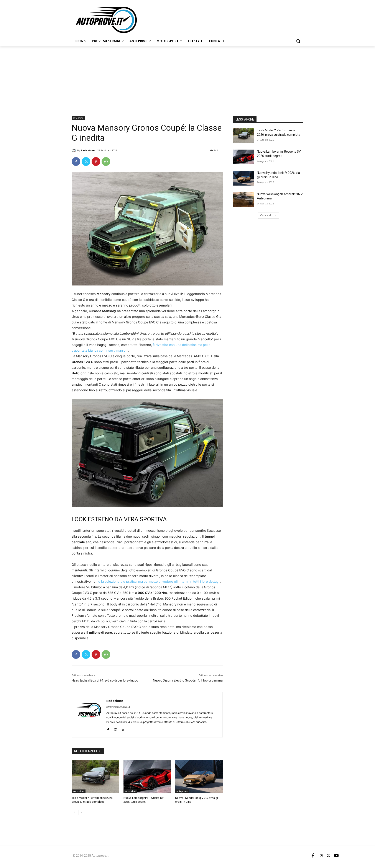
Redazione (88, 150)
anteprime (78, 117)
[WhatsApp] (106, 161)
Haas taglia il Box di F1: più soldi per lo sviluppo (105, 680)
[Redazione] (74, 150)
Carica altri (266, 215)
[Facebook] (76, 161)
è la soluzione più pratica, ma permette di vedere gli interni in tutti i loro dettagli (159, 581)
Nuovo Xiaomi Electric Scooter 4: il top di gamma (188, 680)
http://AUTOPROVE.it (118, 706)
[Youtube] (336, 855)
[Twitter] (86, 161)
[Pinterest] (96, 161)
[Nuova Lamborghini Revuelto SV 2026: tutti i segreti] (147, 776)
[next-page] (81, 812)
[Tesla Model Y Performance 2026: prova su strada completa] (95, 776)
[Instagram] (115, 729)
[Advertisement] (187, 78)
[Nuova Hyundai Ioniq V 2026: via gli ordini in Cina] (199, 776)
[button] (298, 41)
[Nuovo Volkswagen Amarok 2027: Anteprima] (243, 199)
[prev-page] (74, 812)
